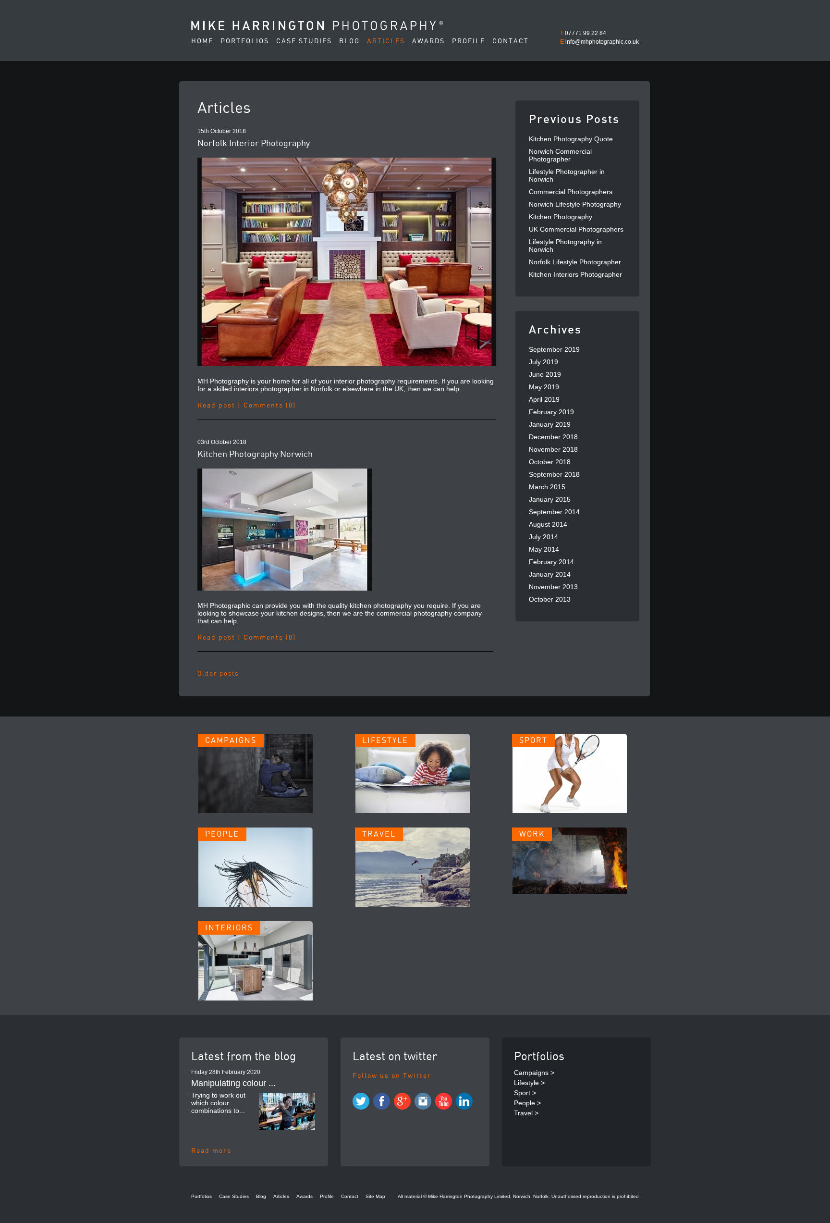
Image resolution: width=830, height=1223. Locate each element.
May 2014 (544, 549)
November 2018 (553, 449)
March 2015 (547, 487)
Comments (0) (270, 405)
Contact (510, 41)
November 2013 (553, 587)
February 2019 (551, 412)
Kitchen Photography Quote (571, 139)
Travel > (526, 1113)
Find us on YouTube (443, 1101)
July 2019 (543, 362)
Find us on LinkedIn (464, 1101)
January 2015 (550, 499)
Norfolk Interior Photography (253, 143)
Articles (386, 41)
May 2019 (544, 387)
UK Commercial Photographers (576, 229)
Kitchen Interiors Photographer (575, 274)
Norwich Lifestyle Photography (575, 204)
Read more (211, 1151)
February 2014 (551, 562)
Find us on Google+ (402, 1101)
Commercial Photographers (570, 192)
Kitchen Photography (560, 217)
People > (527, 1103)
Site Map (375, 1196)
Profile (468, 41)
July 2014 (543, 537)
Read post (216, 405)
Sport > (525, 1093)
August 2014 (548, 524)
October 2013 (550, 599)
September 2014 (554, 512)
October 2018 (550, 462)
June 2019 (545, 374)
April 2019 (544, 399)
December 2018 (553, 437)
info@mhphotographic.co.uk (602, 41)
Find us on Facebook (381, 1101)
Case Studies (304, 41)
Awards (428, 41)
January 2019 (550, 424)
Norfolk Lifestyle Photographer (575, 262)
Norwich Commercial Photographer (560, 155)
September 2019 (554, 349)
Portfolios (244, 41)
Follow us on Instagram (423, 1101)
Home (202, 41)
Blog (349, 41)
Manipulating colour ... (233, 1083)
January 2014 (550, 574)
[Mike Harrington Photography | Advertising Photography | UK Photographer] (317, 25)
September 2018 (554, 474)
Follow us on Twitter (392, 1076)
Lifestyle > (529, 1083)
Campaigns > (534, 1072)
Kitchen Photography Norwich (255, 454)
